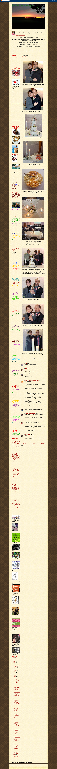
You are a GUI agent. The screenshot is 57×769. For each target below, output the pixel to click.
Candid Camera (16, 748)
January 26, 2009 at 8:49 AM (29, 405)
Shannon (27, 408)
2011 (14, 661)
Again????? (16, 682)
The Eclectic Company (22, 5)
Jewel (26, 368)
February (15, 677)
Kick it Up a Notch (17, 690)
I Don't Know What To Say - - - (17, 737)
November (16, 666)
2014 (14, 657)
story (16, 184)
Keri (26, 363)
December (16, 665)
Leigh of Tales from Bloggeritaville (32, 380)
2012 (14, 660)
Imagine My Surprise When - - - (17, 742)
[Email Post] (34, 358)
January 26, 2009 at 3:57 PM (29, 418)
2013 (14, 658)
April (15, 675)
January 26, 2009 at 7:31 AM (29, 389)
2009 (14, 663)
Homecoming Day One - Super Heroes (17, 693)
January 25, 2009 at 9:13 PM (29, 371)
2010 (14, 662)
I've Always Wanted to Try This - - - (16, 715)
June (15, 672)
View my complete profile (20, 35)
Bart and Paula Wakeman (30, 413)
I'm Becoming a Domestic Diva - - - (17, 703)
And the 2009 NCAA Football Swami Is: (17, 729)
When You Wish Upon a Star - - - (17, 684)
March (15, 676)
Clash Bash (16, 689)
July (15, 671)
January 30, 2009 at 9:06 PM (29, 438)
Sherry (26, 373)
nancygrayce (27, 434)
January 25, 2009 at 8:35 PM (29, 366)
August (15, 670)
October (15, 667)
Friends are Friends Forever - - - (16, 746)
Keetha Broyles (21, 30)
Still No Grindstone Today (16, 718)
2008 (14, 754)
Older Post (43, 443)
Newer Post (23, 443)
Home (33, 443)
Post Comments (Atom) (31, 445)
